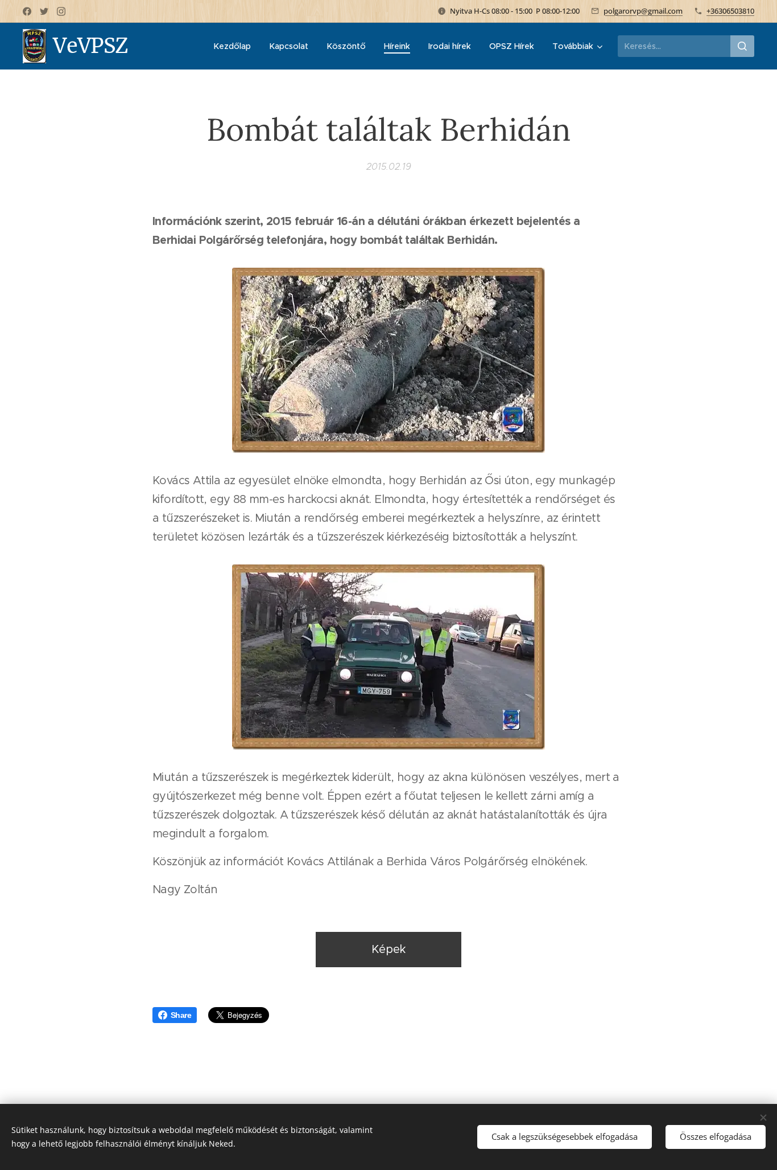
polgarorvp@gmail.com (643, 11)
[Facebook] (27, 11)
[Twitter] (44, 11)
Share (181, 1015)
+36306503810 (730, 11)
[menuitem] (235, 46)
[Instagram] (61, 11)
